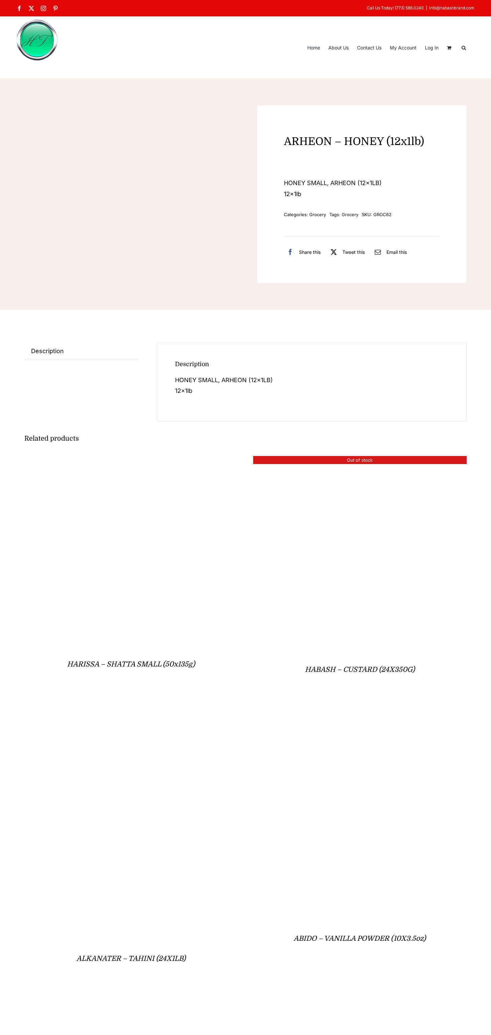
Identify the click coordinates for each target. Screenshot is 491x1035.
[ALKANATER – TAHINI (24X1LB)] (86, 715)
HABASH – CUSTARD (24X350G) (360, 670)
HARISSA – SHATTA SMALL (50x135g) (131, 664)
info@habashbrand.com (451, 7)
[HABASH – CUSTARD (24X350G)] (336, 461)
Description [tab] (47, 350)
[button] (464, 47)
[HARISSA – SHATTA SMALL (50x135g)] (81, 461)
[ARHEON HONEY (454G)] (88, 169)
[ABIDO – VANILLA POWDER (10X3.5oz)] (328, 715)
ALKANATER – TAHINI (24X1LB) (131, 958)
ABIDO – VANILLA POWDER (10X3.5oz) (360, 938)
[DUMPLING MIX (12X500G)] (88, 1004)
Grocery (317, 214)
